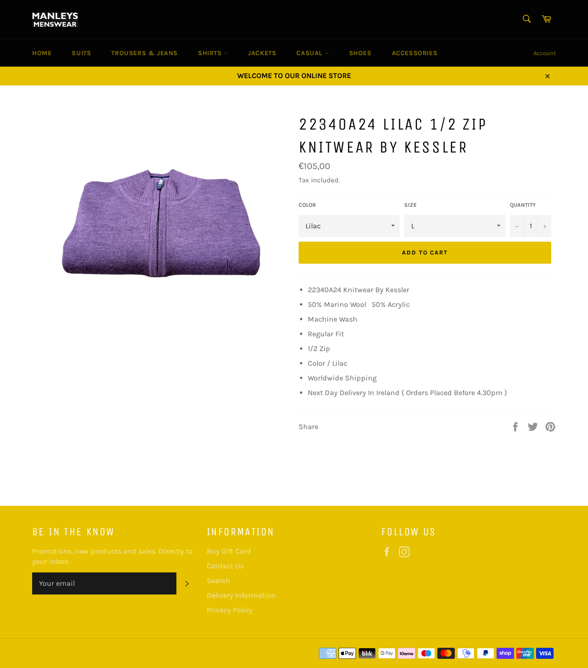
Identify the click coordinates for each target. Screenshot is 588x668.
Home (41, 53)
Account (544, 53)
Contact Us (225, 565)
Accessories (415, 53)
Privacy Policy (230, 610)
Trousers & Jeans (144, 53)
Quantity (523, 205)
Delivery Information (241, 595)
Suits (81, 53)
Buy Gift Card (229, 551)
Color (307, 205)
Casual (310, 53)
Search (218, 580)
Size (410, 205)
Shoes (360, 53)
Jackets (262, 53)
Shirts (211, 53)
